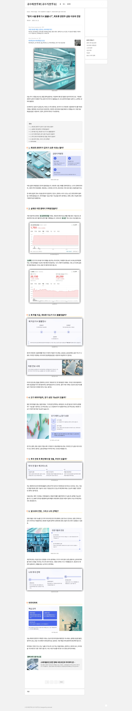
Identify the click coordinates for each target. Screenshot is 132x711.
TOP (106, 705)
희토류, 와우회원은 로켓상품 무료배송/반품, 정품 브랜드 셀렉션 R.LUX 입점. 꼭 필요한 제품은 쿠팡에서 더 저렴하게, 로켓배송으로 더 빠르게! (54, 32)
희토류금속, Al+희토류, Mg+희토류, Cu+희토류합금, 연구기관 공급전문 (46, 43)
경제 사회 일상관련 (91, 43)
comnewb (49, 707)
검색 (102, 4)
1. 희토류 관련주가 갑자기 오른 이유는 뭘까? (41, 127)
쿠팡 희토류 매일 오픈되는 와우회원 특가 (40, 29)
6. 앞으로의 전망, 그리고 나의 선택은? (40, 139)
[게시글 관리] (56, 682)
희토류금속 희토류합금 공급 (36, 41)
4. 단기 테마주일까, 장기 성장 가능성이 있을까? (42, 134)
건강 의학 (89, 50)
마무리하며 (33, 141)
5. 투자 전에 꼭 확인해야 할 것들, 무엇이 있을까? (42, 136)
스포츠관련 (89, 48)
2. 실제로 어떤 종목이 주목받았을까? (39, 129)
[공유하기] (52, 682)
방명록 (69, 4)
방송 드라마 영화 (91, 55)
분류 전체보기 (90, 40)
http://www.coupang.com (34, 27)
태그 (64, 4)
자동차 (88, 53)
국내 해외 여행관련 (91, 45)
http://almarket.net (33, 38)
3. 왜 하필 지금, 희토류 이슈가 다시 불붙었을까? (42, 131)
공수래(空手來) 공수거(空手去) (42, 4)
